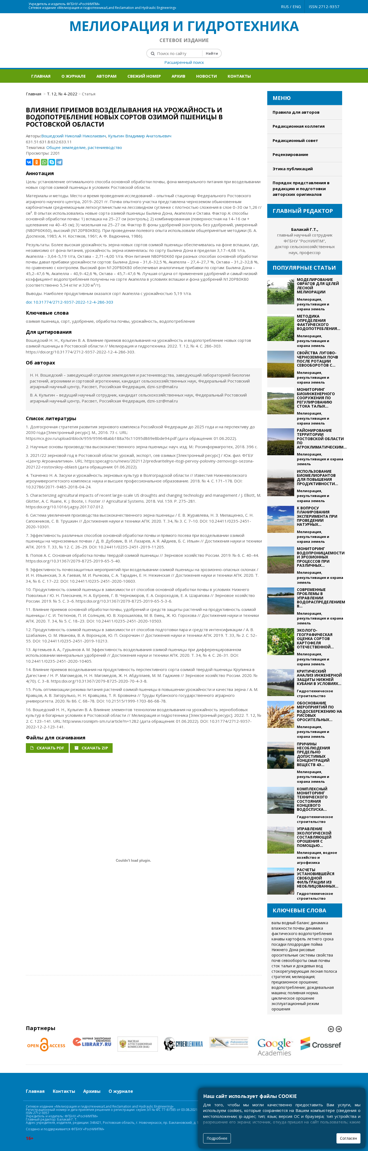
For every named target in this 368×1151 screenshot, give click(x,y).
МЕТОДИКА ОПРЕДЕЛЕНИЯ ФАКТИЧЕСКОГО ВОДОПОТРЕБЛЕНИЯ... (318, 322)
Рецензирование (290, 154)
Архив (178, 76)
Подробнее (217, 1138)
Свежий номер (144, 76)
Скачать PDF (50, 747)
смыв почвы (319, 960)
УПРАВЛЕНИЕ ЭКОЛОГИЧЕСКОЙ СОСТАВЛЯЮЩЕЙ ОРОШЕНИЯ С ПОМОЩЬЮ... (314, 837)
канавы (278, 938)
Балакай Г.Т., (304, 229)
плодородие (298, 944)
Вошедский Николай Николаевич (73, 135)
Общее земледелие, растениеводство (84, 147)
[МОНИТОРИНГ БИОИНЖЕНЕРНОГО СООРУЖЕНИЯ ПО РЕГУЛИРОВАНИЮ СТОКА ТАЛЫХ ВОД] (280, 406)
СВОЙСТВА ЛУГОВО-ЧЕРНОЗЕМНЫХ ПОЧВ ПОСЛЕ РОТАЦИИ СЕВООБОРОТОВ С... (317, 359)
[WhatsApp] (44, 162)
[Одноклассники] (36, 162)
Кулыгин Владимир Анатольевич (139, 135)
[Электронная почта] (187, 2)
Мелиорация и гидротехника (184, 26)
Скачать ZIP (94, 747)
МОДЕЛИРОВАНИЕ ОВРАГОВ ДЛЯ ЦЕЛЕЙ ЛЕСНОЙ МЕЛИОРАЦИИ (318, 285)
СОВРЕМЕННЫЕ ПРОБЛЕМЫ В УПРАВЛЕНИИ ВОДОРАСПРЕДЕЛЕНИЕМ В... (321, 598)
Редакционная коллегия (299, 126)
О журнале (73, 76)
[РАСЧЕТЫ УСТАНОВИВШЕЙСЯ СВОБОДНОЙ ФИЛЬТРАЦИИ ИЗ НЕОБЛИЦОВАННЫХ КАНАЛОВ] (280, 884)
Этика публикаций (293, 168)
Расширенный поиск (184, 62)
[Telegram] (59, 162)
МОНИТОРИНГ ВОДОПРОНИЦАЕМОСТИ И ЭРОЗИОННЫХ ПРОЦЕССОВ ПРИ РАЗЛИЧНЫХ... (321, 557)
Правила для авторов (296, 112)
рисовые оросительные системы (293, 952)
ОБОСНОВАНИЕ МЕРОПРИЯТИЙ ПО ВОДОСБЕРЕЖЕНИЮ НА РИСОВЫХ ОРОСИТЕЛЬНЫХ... (319, 711)
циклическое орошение (293, 998)
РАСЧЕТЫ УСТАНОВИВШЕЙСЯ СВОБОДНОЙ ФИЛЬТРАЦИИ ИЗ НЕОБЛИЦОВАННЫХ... (317, 878)
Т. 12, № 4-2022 (62, 93)
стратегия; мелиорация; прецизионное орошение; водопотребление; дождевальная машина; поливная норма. (303, 984)
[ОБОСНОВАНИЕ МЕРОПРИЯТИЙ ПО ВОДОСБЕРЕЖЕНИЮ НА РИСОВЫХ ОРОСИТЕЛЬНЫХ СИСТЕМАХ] (280, 720)
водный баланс (296, 922)
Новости (206, 76)
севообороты (294, 960)
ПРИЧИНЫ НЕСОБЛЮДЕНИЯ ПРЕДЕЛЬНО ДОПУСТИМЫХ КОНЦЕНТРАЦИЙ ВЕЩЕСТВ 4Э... (313, 754)
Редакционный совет (295, 140)
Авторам (106, 76)
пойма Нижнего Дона (297, 947)
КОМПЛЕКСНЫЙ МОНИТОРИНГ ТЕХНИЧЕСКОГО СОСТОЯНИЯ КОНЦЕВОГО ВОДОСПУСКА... (312, 799)
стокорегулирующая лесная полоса (304, 971)
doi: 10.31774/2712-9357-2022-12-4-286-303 (69, 302)
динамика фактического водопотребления (302, 931)
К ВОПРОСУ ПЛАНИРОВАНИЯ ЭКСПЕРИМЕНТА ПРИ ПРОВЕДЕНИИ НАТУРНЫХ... (317, 516)
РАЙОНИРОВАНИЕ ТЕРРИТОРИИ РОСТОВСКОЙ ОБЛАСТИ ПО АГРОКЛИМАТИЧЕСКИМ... (322, 439)
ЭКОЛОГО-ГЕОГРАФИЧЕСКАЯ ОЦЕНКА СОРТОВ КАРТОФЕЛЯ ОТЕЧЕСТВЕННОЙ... (315, 638)
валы (276, 922)
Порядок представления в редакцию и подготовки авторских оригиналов (301, 188)
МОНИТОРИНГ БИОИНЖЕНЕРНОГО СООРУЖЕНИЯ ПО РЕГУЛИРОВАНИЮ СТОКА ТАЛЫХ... (316, 398)
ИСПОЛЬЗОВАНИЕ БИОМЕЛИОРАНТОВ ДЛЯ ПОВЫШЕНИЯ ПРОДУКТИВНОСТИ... (317, 477)
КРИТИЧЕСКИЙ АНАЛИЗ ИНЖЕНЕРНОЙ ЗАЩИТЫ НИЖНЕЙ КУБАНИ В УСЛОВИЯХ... (319, 677)
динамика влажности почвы (300, 925)
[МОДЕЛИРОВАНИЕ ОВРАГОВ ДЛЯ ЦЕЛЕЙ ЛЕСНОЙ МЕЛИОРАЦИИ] (280, 294)
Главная (41, 76)
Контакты (239, 76)
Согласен (348, 1138)
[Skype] (51, 162)
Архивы (91, 1091)
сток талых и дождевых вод (297, 965)
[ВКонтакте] (29, 162)
